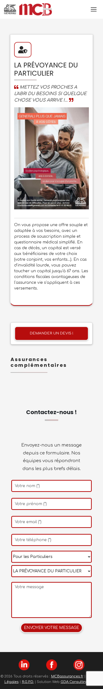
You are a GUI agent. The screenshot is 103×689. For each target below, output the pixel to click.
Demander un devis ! (51, 333)
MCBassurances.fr (67, 676)
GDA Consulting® (76, 682)
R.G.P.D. (28, 682)
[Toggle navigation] (93, 9)
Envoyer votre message (51, 628)
